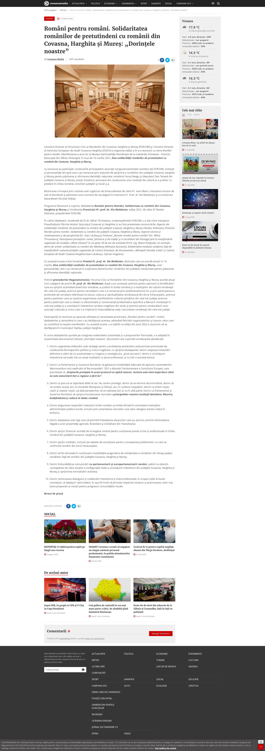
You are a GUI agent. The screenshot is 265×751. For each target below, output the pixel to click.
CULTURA (193, 660)
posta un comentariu (94, 638)
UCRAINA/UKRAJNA (102, 720)
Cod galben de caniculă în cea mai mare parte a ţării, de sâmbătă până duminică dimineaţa (108, 608)
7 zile (189, 114)
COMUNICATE (99, 672)
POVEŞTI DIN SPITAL (102, 698)
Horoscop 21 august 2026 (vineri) (198, 213)
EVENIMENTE (195, 653)
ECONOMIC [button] (110, 3)
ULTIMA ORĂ (98, 666)
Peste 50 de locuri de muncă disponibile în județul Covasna (196, 246)
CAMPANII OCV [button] (183, 3)
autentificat (64, 638)
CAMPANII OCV (99, 685)
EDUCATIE (76, 10)
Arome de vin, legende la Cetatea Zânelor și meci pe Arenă (198, 179)
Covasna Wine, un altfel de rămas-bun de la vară (199, 144)
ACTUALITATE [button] (78, 3)
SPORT (144, 3)
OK (260, 742)
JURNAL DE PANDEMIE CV (105, 727)
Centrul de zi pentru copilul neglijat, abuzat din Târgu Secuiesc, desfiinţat (154, 548)
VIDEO (127, 733)
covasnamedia (58, 3)
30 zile (197, 114)
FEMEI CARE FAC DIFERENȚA (106, 692)
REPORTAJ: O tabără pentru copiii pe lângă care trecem (64, 548)
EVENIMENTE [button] (128, 3)
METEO (95, 660)
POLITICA (95, 3)
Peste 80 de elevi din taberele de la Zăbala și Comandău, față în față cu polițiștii (152, 608)
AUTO (127, 685)
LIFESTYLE (194, 685)
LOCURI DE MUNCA (191, 238)
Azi (183, 114)
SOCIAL (168, 3)
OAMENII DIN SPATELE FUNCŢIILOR (103, 706)
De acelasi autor (56, 573)
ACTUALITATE (189, 136)
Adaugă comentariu (161, 633)
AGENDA (193, 666)
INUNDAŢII (97, 714)
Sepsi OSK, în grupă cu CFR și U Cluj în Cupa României (64, 607)
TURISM (160, 660)
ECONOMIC (162, 653)
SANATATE (156, 3)
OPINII (95, 733)
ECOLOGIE (161, 685)
